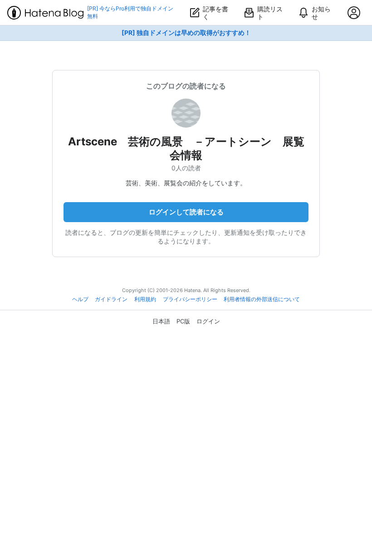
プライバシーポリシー (190, 299)
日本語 (161, 321)
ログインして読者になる (186, 212)
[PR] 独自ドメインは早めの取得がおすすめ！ (186, 32)
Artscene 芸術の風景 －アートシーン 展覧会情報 (186, 148)
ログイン (208, 321)
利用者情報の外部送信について (262, 299)
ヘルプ (80, 299)
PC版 (183, 321)
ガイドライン (111, 299)
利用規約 (145, 299)
